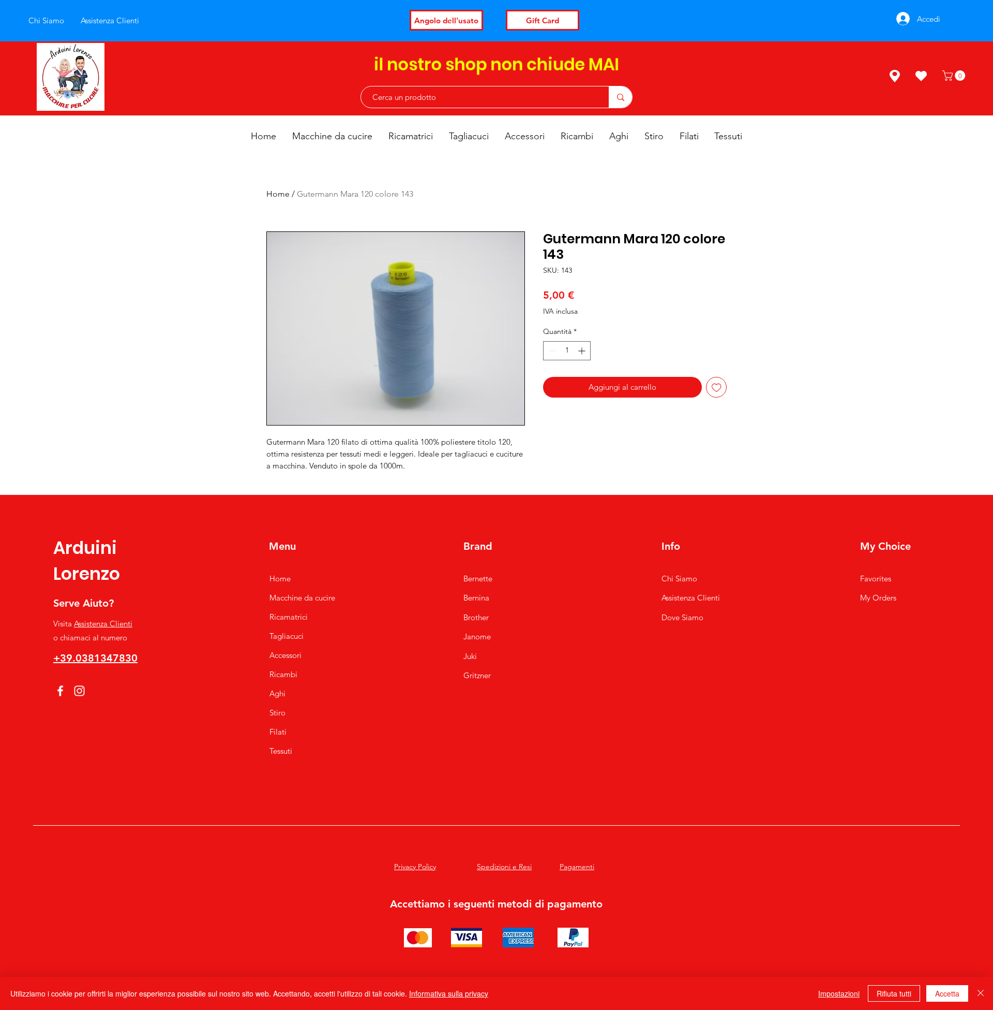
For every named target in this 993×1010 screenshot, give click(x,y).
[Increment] (582, 351)
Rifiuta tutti (894, 993)
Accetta (947, 993)
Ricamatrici (288, 617)
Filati (278, 732)
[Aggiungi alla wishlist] (716, 387)
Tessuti (280, 751)
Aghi (277, 693)
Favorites (875, 578)
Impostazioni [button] (839, 993)
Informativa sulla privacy (448, 993)
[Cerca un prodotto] (620, 97)
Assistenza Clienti (103, 623)
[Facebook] (60, 691)
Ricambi (283, 674)
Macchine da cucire (302, 598)
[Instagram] (79, 691)
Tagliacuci (286, 636)
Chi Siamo (679, 578)
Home (278, 194)
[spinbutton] (567, 351)
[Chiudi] (980, 993)
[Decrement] (551, 351)
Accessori (285, 655)
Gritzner (477, 675)
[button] (955, 75)
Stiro (277, 713)
